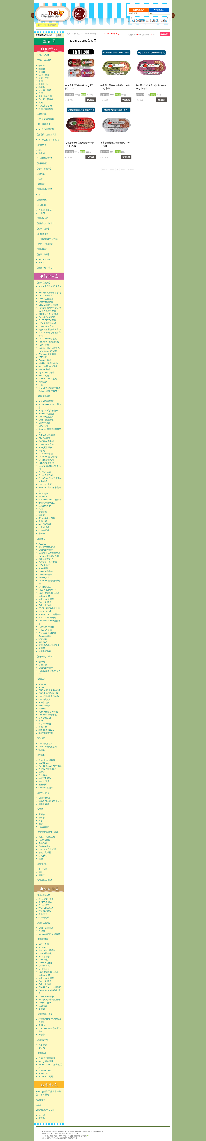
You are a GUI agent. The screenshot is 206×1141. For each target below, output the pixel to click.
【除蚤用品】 (42, 163)
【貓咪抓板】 (42, 863)
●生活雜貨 (40, 1099)
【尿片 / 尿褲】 (43, 55)
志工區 (163, 21)
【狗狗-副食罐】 (43, 895)
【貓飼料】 (41, 538)
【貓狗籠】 (41, 183)
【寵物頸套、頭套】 (45, 223)
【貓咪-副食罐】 (43, 396)
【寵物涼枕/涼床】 (44, 189)
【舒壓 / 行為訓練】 (45, 243)
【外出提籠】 (42, 204)
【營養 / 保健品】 (44, 60)
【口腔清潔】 (42, 113)
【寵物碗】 (41, 173)
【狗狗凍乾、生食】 (45, 1013)
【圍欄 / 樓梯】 (43, 228)
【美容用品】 (42, 144)
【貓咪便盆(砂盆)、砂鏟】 (48, 831)
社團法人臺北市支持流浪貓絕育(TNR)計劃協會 (58, 1131)
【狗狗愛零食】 (43, 1039)
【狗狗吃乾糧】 (43, 939)
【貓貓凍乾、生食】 (45, 656)
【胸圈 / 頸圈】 (43, 254)
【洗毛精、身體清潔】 (46, 134)
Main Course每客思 (110, 33)
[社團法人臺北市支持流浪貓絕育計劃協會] (79, 26)
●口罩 (38, 1104)
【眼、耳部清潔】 (44, 124)
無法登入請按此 (152, 21)
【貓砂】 (40, 809)
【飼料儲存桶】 (43, 233)
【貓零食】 (41, 679)
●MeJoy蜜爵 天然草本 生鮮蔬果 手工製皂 (48, 1093)
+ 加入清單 (69, 100)
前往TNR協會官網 (47, 24)
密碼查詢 (140, 21)
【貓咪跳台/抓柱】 (44, 880)
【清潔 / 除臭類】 (44, 168)
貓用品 (77, 33)
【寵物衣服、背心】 (45, 267)
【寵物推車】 (42, 249)
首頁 (68, 33)
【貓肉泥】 (41, 738)
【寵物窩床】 (42, 199)
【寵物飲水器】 (43, 218)
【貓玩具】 (41, 754)
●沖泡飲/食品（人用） (46, 1109)
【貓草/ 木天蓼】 (44, 792)
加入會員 (132, 21)
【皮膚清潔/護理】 (44, 158)
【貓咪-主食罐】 (43, 282)
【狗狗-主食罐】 (43, 922)
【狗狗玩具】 (42, 1052)
